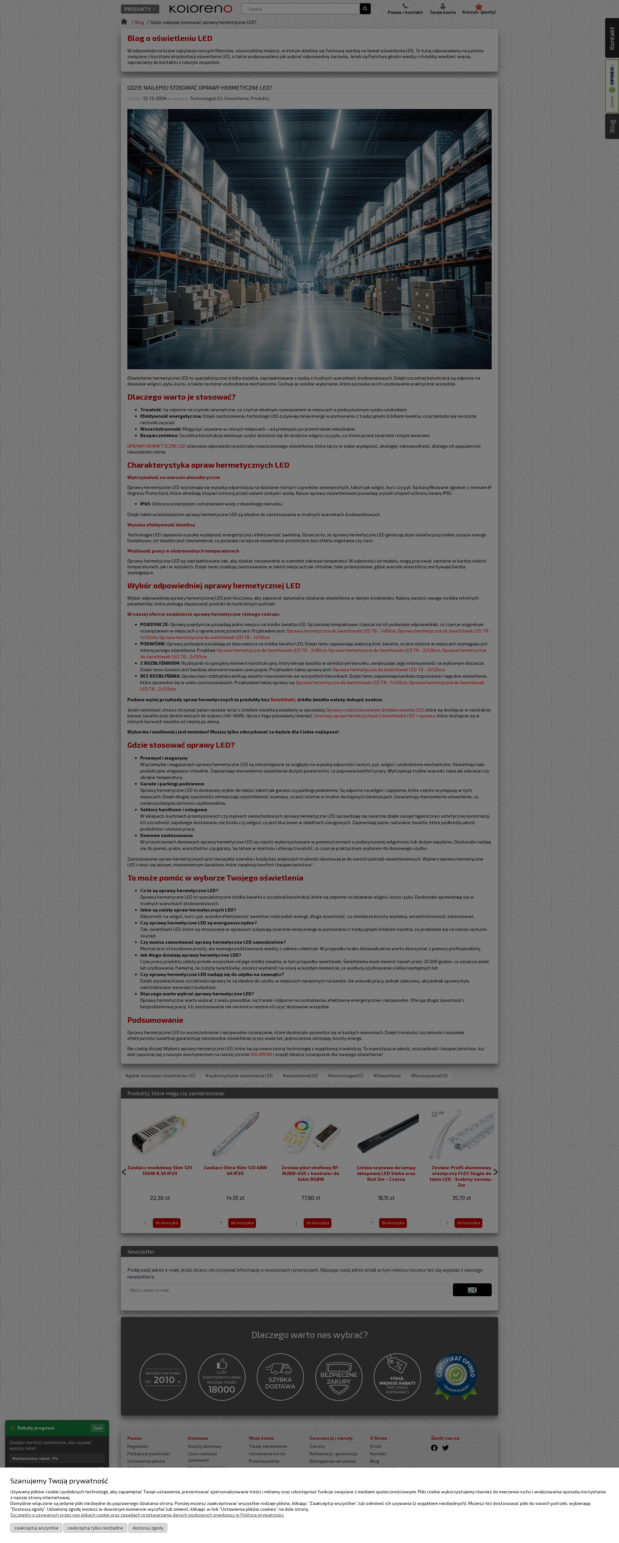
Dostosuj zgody (148, 1527)
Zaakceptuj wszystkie (36, 1527)
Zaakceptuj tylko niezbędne (95, 1527)
